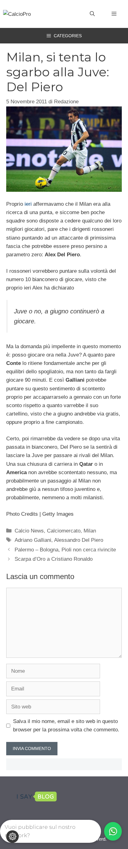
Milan (90, 531)
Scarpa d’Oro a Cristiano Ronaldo (54, 559)
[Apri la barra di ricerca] (92, 14)
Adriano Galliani (33, 540)
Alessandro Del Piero (78, 540)
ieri (28, 204)
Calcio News (29, 531)
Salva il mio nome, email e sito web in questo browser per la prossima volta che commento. (66, 725)
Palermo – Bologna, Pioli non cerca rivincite (65, 550)
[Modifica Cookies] (12, 836)
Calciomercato (63, 531)
